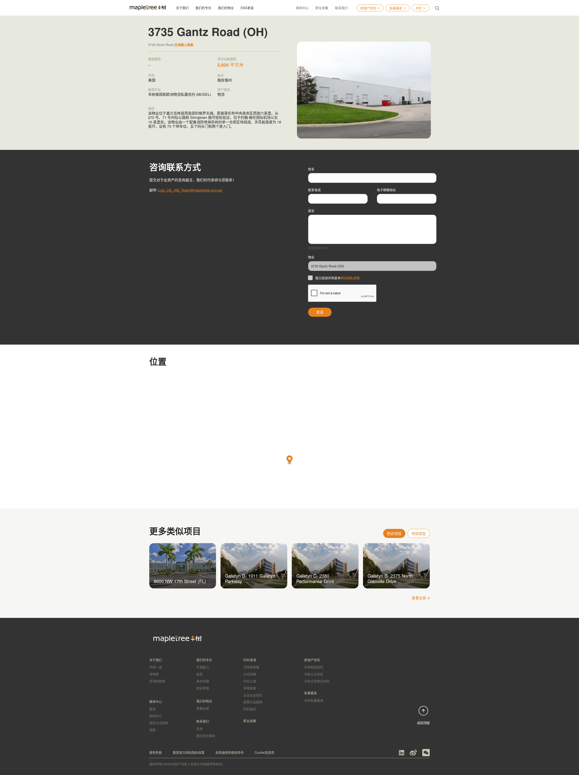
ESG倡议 (249, 709)
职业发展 (322, 7)
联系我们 (341, 7)
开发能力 (202, 667)
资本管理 (202, 681)
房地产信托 (368, 8)
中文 (418, 8)
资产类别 (223, 89)
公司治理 (249, 674)
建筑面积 (154, 59)
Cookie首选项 (264, 752)
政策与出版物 (252, 702)
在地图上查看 (183, 44)
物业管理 (202, 688)
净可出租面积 (226, 59)
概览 (152, 709)
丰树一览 (155, 667)
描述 (151, 108)
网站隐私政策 (350, 278)
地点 (220, 75)
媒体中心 (302, 7)
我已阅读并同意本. (338, 278)
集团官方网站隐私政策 (188, 752)
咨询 (199, 728)
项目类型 (418, 533)
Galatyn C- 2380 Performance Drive (315, 578)
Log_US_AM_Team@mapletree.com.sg (190, 190)
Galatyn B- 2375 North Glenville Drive (390, 578)
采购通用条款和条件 (229, 752)
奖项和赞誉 (157, 681)
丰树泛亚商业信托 (317, 681)
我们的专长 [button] (203, 7)
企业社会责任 (252, 695)
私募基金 (395, 8)
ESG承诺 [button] (247, 7)
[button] (290, 460)
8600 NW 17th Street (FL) (180, 581)
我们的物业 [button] (226, 7)
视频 (152, 729)
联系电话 (314, 189)
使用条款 (155, 752)
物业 (311, 257)
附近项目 (394, 533)
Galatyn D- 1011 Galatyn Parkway (250, 578)
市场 (151, 75)
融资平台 (154, 89)
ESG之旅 (249, 681)
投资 (199, 674)
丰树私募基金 (313, 700)
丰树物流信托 (313, 667)
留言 (311, 210)
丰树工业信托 (313, 674)
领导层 (154, 674)
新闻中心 (155, 715)
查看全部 (419, 597)
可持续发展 (251, 667)
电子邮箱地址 (386, 189)
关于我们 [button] (182, 7)
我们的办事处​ (205, 735)
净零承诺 (249, 688)
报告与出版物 (158, 722)
